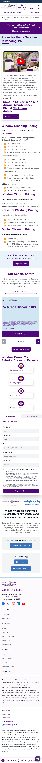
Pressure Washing (16, 370)
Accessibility (6, 717)
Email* (5, 444)
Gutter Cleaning (16, 395)
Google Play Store (22, 569)
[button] (15, 12)
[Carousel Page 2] (20, 341)
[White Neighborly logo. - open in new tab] (6, 1)
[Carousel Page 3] (21, 341)
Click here (20, 108)
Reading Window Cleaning (32, 17)
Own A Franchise (8, 636)
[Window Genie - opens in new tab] (10, 502)
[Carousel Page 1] (18, 341)
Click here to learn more (21, 31)
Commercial (33, 416)
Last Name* (7, 435)
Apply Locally (7, 644)
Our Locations (7, 658)
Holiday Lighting (16, 383)
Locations (8, 17)
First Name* (7, 427)
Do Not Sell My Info (8, 721)
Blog (3, 655)
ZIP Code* (6, 461)
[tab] (10, 416)
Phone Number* (8, 452)
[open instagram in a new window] (13, 605)
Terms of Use (6, 710)
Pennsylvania (18, 17)
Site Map (5, 662)
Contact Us (6, 640)
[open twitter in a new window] (8, 605)
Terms (25, 478)
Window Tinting (16, 408)
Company (6, 624)
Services (5, 609)
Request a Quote (11, 116)
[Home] (2, 17)
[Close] (39, 28)
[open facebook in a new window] (3, 605)
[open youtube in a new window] (23, 605)
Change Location (34, 12)
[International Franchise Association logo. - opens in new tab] (5, 672)
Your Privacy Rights (11, 724)
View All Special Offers (21, 291)
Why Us (4, 628)
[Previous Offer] (4, 341)
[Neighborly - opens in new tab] (31, 502)
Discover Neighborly (19, 545)
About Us (5, 632)
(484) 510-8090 (13, 590)
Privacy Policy (34, 478)
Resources (6, 650)
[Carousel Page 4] (23, 341)
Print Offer (20, 334)
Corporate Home (8, 666)
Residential (11, 416)
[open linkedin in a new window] (18, 605)
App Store (22, 562)
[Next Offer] (38, 341)
